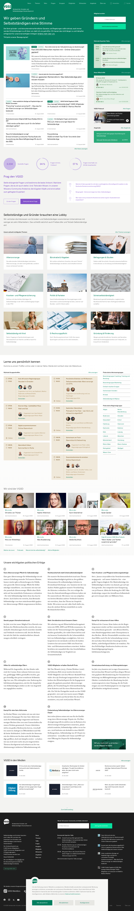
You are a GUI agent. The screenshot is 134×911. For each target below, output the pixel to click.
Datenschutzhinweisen (72, 894)
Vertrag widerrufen (9, 868)
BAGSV (19, 859)
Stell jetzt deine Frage (30, 201)
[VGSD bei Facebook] (4, 900)
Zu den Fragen (11, 201)
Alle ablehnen (63, 903)
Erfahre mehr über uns (46, 34)
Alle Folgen (126, 108)
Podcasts (20, 550)
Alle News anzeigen (81, 149)
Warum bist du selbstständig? (35, 550)
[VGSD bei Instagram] (9, 900)
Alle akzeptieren (42, 903)
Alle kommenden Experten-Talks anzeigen (69, 859)
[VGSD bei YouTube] (18, 900)
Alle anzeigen (125, 41)
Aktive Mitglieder (53, 550)
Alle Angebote (125, 128)
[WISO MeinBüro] (12, 891)
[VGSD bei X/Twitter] (14, 900)
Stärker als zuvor (9, 550)
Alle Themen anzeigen (122, 232)
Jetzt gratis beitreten (101, 826)
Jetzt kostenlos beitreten (110, 26)
